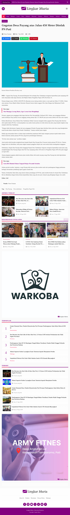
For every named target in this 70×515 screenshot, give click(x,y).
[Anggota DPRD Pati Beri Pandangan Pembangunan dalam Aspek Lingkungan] (35, 230)
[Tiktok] (38, 504)
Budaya (13, 16)
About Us (21, 498)
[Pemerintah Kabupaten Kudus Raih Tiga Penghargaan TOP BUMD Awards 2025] (57, 230)
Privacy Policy (41, 498)
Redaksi (27, 498)
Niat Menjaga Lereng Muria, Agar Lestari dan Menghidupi (21, 111)
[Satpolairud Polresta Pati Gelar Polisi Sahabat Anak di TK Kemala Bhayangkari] (42, 201)
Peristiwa (4, 21)
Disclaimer (33, 498)
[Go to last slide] (65, 220)
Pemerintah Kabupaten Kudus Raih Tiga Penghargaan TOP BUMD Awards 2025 (57, 244)
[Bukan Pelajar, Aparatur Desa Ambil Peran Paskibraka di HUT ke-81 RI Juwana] (42, 212)
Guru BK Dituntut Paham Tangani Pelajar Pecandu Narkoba (21, 163)
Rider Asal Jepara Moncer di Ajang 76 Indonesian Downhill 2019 (12, 244)
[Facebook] (24, 504)
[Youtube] (31, 504)
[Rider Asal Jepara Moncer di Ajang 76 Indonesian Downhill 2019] (12, 230)
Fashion (40, 16)
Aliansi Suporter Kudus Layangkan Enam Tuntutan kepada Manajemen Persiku (32, 351)
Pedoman (48, 498)
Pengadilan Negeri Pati (29, 189)
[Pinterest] (45, 504)
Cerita (18, 16)
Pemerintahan (29, 239)
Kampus (52, 16)
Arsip (7, 16)
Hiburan (46, 16)
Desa (23, 16)
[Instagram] (28, 504)
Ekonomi (34, 16)
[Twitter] (35, 504)
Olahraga (64, 16)
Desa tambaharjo (17, 189)
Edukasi (28, 16)
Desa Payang (9, 189)
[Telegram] (41, 504)
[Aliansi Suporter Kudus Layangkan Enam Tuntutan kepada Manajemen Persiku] (7, 382)
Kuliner (58, 16)
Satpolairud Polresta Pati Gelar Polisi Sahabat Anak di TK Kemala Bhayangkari (58, 200)
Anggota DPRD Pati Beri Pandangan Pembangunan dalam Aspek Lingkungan (33, 244)
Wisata (10, 239)
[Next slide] (67, 220)
